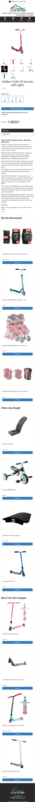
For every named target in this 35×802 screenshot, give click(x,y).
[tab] (17, 130)
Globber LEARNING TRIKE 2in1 (9, 490)
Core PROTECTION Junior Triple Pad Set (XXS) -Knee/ (14, 254)
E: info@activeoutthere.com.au (17, 798)
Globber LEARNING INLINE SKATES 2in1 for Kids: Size (14, 345)
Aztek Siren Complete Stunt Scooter (11, 771)
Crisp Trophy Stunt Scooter (8, 581)
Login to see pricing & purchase (17, 108)
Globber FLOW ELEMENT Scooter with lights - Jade (14, 300)
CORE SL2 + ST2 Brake (7, 444)
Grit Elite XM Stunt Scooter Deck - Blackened (12, 679)
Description (5, 130)
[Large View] (4, 62)
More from (4, 122)
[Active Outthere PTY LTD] (17, 8)
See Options (17, 262)
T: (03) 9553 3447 (17, 796)
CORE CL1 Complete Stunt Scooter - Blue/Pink (13, 725)
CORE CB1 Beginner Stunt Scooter (10, 634)
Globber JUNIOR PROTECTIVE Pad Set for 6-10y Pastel (15, 391)
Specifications (6, 134)
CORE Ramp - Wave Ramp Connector (11, 535)
